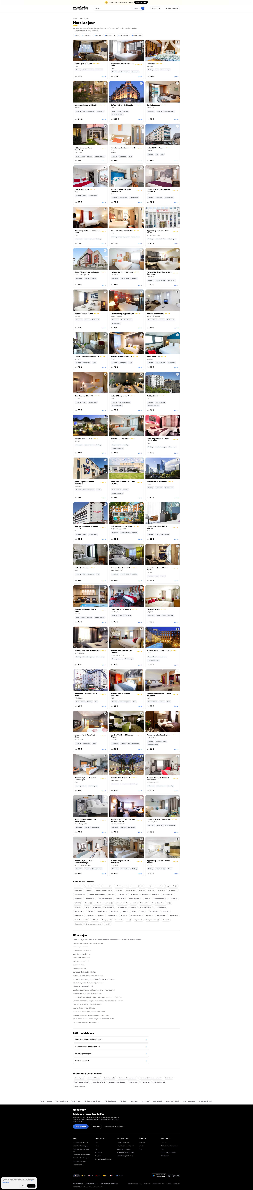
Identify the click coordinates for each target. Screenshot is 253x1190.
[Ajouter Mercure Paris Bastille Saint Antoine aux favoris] (177, 504)
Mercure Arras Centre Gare (121, 356)
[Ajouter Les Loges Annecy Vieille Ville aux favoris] (105, 83)
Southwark (109, 907)
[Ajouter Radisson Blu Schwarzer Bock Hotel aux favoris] (105, 671)
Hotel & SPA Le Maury (155, 148)
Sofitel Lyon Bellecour (83, 64)
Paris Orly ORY (135, 898)
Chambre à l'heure (94, 1078)
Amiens (155, 894)
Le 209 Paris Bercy (82, 189)
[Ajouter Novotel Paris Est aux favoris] (177, 587)
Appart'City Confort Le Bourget (87, 272)
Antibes (94, 920)
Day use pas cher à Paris (125, 1146)
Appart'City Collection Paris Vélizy (158, 232)
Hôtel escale (146, 1082)
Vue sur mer (136, 35)
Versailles (90, 898)
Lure (128, 920)
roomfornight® (91, 1183)
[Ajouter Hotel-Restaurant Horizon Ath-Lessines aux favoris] (141, 460)
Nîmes (166, 911)
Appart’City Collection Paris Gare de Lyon (85, 779)
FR (78, 1175)
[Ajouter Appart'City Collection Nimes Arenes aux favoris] (177, 839)
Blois (147, 898)
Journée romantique (124, 1149)
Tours (89, 890)
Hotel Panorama (153, 356)
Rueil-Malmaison (81, 920)
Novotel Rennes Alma (83, 439)
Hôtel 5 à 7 (169, 1078)
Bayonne (138, 920)
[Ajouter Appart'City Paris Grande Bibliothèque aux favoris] (141, 167)
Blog (140, 1149)
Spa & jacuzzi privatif (82, 1082)
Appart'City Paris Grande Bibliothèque (121, 190)
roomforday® (78, 1183)
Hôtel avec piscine (189, 1101)
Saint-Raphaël (145, 907)
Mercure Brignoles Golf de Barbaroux (121, 862)
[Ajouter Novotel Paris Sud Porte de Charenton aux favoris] (141, 629)
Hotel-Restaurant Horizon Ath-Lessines (123, 483)
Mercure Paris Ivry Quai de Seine (87, 651)
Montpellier (131, 890)
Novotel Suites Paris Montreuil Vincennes (159, 694)
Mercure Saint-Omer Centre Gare (86, 736)
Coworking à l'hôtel (98, 1082)
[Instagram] (174, 1175)
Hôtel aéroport (133, 1082)
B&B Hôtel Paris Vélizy (155, 314)
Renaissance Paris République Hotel (122, 65)
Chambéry (112, 915)
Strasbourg (122, 894)
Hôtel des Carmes (82, 568)
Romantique (110, 35)
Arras (86, 907)
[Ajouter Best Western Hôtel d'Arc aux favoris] (105, 374)
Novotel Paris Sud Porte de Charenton (121, 652)
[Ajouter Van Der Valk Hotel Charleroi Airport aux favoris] (141, 713)
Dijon (142, 890)
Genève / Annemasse (97, 894)
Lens (168, 903)
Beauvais (174, 915)
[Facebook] (178, 1175)
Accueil (75, 18)
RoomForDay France (80, 1142)
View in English (141, 2)
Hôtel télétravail (159, 1082)
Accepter (31, 1186)
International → (78, 1164)
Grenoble (173, 890)
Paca (107, 924)
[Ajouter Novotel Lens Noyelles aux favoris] (141, 417)
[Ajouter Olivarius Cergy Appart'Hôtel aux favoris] (141, 292)
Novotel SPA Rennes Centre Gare (85, 610)
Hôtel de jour (76, 1101)
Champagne (123, 35)
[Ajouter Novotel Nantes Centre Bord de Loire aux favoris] (141, 126)
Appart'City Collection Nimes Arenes (158, 862)
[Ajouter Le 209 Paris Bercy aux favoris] (105, 167)
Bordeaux (107, 886)
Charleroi (144, 903)
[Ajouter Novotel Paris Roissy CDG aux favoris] (141, 756)
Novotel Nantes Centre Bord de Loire (123, 149)
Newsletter (165, 1156)
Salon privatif (157, 1101)
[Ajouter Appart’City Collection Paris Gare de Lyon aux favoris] (105, 756)
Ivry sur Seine (160, 907)
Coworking (86, 35)
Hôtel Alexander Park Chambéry (83, 149)
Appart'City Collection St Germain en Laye (84, 862)
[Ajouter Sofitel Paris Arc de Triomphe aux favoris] (141, 83)
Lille (96, 886)
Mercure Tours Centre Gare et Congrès (86, 527)
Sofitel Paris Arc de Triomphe (122, 105)
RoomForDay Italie (79, 1161)
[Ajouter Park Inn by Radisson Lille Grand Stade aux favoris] (105, 209)
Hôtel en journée (46, 1101)
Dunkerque (79, 911)
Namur (124, 911)
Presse (141, 1146)
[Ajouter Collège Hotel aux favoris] (177, 374)
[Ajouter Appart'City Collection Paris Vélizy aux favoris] (177, 209)
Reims (111, 894)
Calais (90, 911)
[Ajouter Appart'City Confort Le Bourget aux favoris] (105, 250)
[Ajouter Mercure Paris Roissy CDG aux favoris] (141, 546)
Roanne (134, 894)
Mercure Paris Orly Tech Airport (159, 819)
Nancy (124, 915)
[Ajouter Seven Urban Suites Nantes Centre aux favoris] (177, 546)
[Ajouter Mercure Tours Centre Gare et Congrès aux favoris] (105, 504)
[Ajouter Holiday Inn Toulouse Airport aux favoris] (141, 504)
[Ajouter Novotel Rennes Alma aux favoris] (105, 417)
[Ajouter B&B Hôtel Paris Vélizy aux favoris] (177, 292)
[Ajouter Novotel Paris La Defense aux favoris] (177, 460)
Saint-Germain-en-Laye (104, 903)
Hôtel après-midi (109, 1078)
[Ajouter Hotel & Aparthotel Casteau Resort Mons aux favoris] (177, 417)
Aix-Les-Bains (156, 903)
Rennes (157, 886)
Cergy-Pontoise (171, 886)
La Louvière (122, 907)
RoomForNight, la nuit (125, 1156)
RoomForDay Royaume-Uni (81, 1150)
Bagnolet (79, 898)
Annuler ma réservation (169, 1146)
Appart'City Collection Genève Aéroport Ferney (123, 820)
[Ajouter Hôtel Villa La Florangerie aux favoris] (141, 587)
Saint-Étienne (168, 894)
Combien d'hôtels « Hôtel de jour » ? (111, 1039)
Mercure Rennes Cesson (84, 314)
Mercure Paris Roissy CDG (120, 568)
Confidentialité (156, 1183)
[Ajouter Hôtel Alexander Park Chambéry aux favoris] (105, 126)
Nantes (147, 886)
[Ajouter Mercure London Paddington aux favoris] (177, 713)
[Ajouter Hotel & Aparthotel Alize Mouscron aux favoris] (105, 460)
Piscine (98, 35)
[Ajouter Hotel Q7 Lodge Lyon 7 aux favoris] (141, 374)
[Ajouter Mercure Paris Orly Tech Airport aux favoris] (177, 797)
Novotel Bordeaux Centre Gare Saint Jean (159, 273)
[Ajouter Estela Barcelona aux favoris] (177, 83)
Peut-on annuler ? (111, 1061)
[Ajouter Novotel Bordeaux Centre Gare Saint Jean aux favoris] (177, 250)
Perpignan (79, 915)
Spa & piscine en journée (125, 1152)
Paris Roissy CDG (121, 886)
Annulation (147, 1183)
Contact (164, 1142)
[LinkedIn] (169, 1175)
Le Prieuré (151, 64)
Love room (134, 1101)
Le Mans (173, 898)
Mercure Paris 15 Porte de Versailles (120, 694)
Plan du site (176, 1183)
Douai (77, 907)
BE (85, 1175)
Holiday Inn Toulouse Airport (122, 526)
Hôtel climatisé (80, 1086)
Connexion (96, 1126)
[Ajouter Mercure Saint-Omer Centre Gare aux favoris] (105, 713)
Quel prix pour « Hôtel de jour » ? (111, 1046)
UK (92, 1175)
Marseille (161, 890)
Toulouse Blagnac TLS (103, 890)
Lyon (87, 886)
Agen (151, 890)
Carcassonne (131, 903)
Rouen (145, 894)
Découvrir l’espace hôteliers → (114, 1126)
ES (106, 1175)
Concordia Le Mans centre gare (87, 356)
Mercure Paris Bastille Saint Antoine (157, 527)
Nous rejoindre (81, 1126)
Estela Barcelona (153, 105)
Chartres (88, 903)
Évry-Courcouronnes (93, 924)
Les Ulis (118, 920)
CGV (141, 1183)
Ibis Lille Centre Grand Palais (122, 231)
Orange (166, 920)
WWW (121, 1175)
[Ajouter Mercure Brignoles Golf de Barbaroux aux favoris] (141, 839)
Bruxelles (79, 890)
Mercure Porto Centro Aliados (158, 651)
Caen (143, 911)
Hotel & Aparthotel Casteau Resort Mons (158, 440)
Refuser (22, 1186)
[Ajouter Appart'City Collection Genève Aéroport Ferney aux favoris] (141, 797)
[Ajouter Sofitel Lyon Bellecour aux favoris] (105, 42)
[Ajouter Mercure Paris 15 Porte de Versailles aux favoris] (141, 671)
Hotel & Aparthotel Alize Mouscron (84, 483)
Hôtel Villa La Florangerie (121, 609)
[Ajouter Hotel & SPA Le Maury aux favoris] (177, 126)
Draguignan (102, 911)
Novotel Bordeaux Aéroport (122, 272)
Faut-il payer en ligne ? (111, 1053)
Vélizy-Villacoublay (105, 898)
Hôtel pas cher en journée (127, 1078)
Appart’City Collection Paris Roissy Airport (85, 820)
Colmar (149, 915)
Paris (77, 886)
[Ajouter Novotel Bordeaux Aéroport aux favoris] (141, 250)
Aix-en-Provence (159, 898)
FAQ (162, 1149)
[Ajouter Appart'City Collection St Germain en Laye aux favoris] (105, 839)
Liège (119, 903)
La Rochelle (154, 911)
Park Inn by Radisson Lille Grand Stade (87, 232)
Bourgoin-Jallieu (152, 920)
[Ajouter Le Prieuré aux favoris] (177, 42)
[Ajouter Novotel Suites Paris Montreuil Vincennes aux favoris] (177, 671)
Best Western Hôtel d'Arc (84, 396)
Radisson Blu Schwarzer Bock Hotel (86, 694)
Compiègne (107, 920)
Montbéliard (162, 915)
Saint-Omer (121, 898)
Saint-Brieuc (80, 894)
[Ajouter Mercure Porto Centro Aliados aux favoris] (177, 629)
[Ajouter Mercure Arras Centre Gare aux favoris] (141, 334)
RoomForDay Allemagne (81, 1154)
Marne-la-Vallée (137, 915)
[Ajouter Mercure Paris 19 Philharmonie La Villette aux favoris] (177, 167)
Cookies (169, 1183)
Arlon (134, 911)
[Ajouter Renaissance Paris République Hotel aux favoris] (141, 42)
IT (112, 1175)
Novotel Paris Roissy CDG (120, 778)
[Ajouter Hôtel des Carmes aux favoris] (105, 546)
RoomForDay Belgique (81, 1146)
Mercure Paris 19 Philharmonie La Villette (158, 190)
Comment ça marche (168, 1152)
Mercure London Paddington (158, 735)
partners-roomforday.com (109, 1183)
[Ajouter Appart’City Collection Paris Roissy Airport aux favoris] (105, 797)
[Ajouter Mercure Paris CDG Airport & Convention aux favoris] (177, 756)
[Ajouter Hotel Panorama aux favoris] (177, 334)
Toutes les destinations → (104, 1159)
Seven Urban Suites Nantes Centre (157, 569)
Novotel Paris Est (153, 609)
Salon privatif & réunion (117, 1082)
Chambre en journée (205, 1101)
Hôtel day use (79, 1078)
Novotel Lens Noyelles (120, 439)
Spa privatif (146, 1101)
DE (99, 1175)
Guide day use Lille (123, 1142)
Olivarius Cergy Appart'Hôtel (122, 314)
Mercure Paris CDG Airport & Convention (158, 779)
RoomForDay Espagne (81, 1158)
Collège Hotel (152, 396)
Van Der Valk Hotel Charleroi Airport (122, 736)
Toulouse (136, 886)
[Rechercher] (142, 8)
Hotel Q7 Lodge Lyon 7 (120, 396)
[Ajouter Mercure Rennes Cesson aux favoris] (105, 292)
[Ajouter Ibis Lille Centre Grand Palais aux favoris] (141, 209)
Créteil (78, 903)
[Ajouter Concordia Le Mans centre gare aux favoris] (105, 334)
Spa (77, 35)
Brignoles (97, 907)
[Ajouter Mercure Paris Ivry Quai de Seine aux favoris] (105, 629)
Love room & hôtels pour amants (151, 1078)
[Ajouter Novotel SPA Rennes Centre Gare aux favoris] (105, 587)
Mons (133, 907)
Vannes (101, 915)
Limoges (78, 924)
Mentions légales (133, 1183)
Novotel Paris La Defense (157, 482)
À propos (142, 1142)
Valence (90, 915)
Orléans (119, 890)
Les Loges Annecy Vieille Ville (86, 105)
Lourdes (114, 911)
